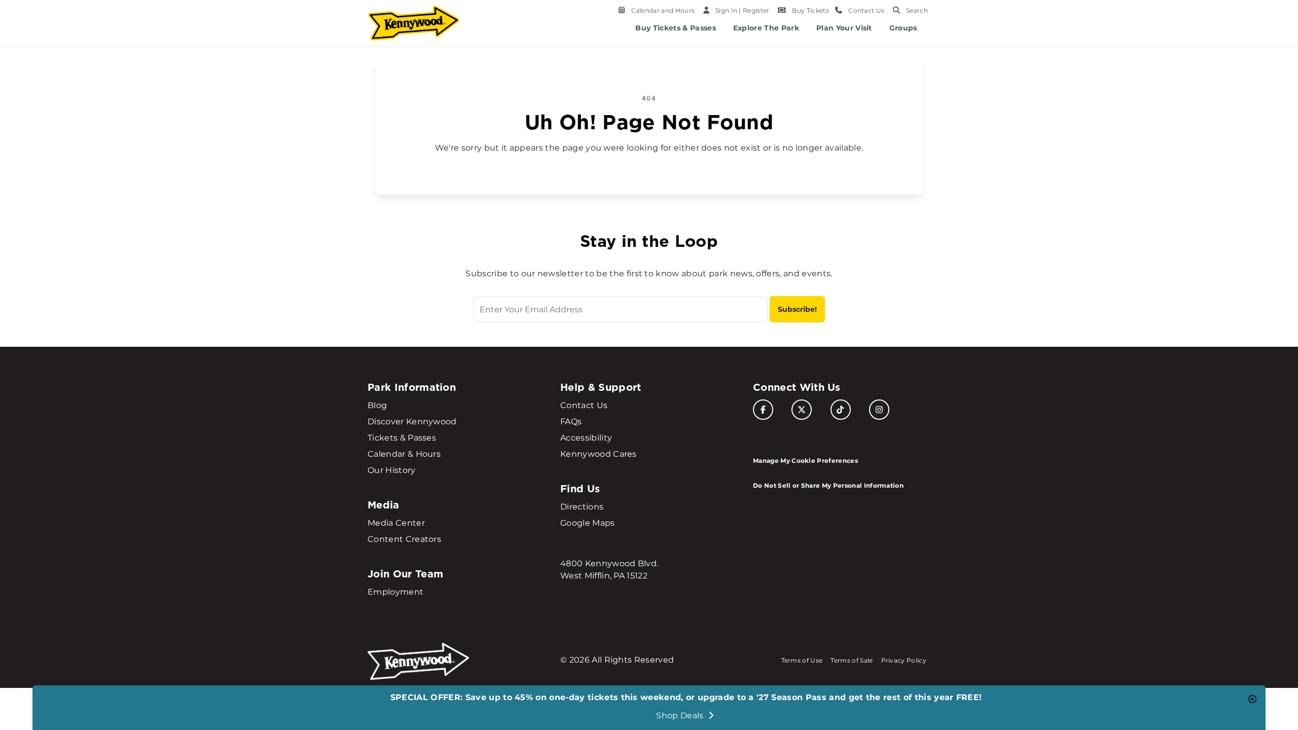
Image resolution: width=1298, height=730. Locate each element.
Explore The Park (766, 27)
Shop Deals (681, 715)
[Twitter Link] (801, 409)
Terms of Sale (852, 660)
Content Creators (404, 539)
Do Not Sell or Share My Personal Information (828, 485)
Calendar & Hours (404, 454)
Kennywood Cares (598, 454)
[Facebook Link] (763, 409)
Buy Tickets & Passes (675, 27)
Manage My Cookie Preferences (805, 460)
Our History (392, 470)
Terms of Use (802, 660)
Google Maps (587, 523)
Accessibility (586, 438)
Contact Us (583, 405)
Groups (903, 27)
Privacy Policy (903, 660)
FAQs (571, 421)
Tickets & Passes (402, 438)
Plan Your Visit (844, 27)
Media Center (396, 523)
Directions (581, 507)
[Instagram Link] (879, 409)
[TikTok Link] (841, 409)
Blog (377, 405)
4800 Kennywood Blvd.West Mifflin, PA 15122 (609, 569)
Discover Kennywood (412, 421)
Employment (395, 592)
